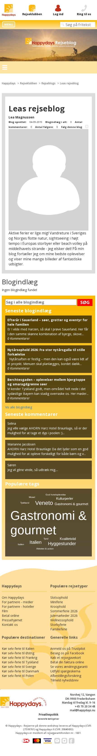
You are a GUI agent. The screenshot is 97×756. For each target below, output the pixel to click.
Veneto (44, 503)
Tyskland (24, 503)
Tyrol (46, 538)
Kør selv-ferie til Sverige (19, 666)
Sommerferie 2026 (64, 611)
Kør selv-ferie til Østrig (18, 653)
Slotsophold (59, 597)
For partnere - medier (17, 602)
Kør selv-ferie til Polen (18, 676)
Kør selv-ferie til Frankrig (19, 657)
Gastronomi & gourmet (71, 504)
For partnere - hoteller (18, 606)
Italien (36, 542)
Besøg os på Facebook (67, 653)
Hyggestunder (62, 543)
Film (5, 611)
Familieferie (58, 629)
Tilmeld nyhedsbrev (64, 680)
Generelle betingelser (48, 719)
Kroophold (58, 606)
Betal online (10, 615)
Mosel (32, 497)
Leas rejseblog (69, 83)
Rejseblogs (48, 83)
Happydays (9, 83)
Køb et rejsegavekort (65, 657)
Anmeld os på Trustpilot (67, 648)
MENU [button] (8, 24)
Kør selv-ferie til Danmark (20, 671)
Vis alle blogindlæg (18, 407)
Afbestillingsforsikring (65, 676)
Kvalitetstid (68, 539)
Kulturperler (64, 498)
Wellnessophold (61, 620)
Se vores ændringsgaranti (69, 666)
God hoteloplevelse (56, 494)
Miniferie (56, 602)
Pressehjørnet (12, 620)
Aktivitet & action (45, 548)
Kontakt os (10, 624)
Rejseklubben (28, 83)
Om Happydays (13, 597)
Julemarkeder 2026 (64, 615)
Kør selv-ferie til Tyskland (20, 662)
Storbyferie (58, 624)
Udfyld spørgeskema (65, 671)
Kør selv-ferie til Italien (18, 648)
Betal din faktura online (67, 662)
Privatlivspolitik (48, 714)
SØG (85, 302)
